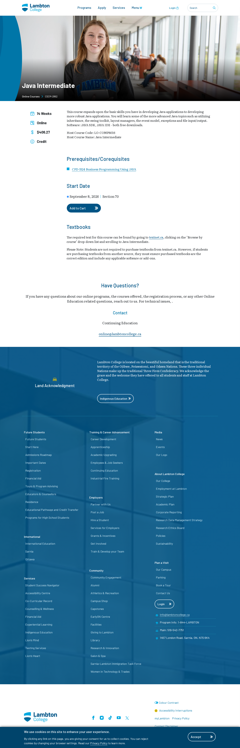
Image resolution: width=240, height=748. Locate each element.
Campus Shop (99, 601)
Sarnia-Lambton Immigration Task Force (116, 663)
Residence (31, 502)
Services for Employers (105, 528)
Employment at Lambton (171, 488)
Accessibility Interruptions (175, 710)
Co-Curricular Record (38, 601)
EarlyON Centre (100, 616)
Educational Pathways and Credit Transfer (51, 509)
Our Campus (163, 569)
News (159, 439)
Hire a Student (100, 520)
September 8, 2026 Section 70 (94, 196)
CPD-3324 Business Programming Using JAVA (104, 169)
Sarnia (29, 551)
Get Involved (98, 543)
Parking (161, 577)
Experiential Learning (38, 624)
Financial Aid (33, 478)
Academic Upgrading (104, 455)
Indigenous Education (113, 398)
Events (160, 447)
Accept (196, 737)
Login (172, 7)
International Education (40, 543)
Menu (136, 7)
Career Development (103, 439)
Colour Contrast (169, 702)
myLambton (162, 718)
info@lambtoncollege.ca (175, 614)
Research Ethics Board (170, 528)
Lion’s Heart (32, 656)
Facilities (96, 624)
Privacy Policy (98, 743)
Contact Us (163, 593)
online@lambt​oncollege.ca (120, 333)
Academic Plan (165, 504)
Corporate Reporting (169, 512)
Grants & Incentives (103, 535)
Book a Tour (163, 585)
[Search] (214, 8)
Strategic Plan (165, 496)
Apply (102, 7)
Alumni (95, 585)
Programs (84, 7)
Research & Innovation (105, 648)
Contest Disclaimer (166, 726)
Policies (160, 535)
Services (119, 7)
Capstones (97, 609)
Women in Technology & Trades (110, 671)
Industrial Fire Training (105, 478)
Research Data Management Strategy (179, 520)
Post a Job (97, 512)
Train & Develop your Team (107, 551)
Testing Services (35, 648)
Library (95, 640)
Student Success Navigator (42, 585)
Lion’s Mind (32, 640)
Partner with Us (101, 504)
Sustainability (164, 543)
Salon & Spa (98, 656)
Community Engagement (106, 577)
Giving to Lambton (102, 632)
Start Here (32, 447)
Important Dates (35, 462)
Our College (163, 481)
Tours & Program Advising (41, 486)
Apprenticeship (100, 447)
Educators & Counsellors (40, 494)
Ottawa (29, 559)
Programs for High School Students (47, 517)
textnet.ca (156, 237)
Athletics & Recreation (105, 593)
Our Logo (161, 455)
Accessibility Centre (37, 593)
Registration (33, 470)
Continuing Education (104, 470)
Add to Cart (78, 208)
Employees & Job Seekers (107, 462)
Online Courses (31, 96)
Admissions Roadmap (38, 455)
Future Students (35, 439)
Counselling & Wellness (39, 609)
